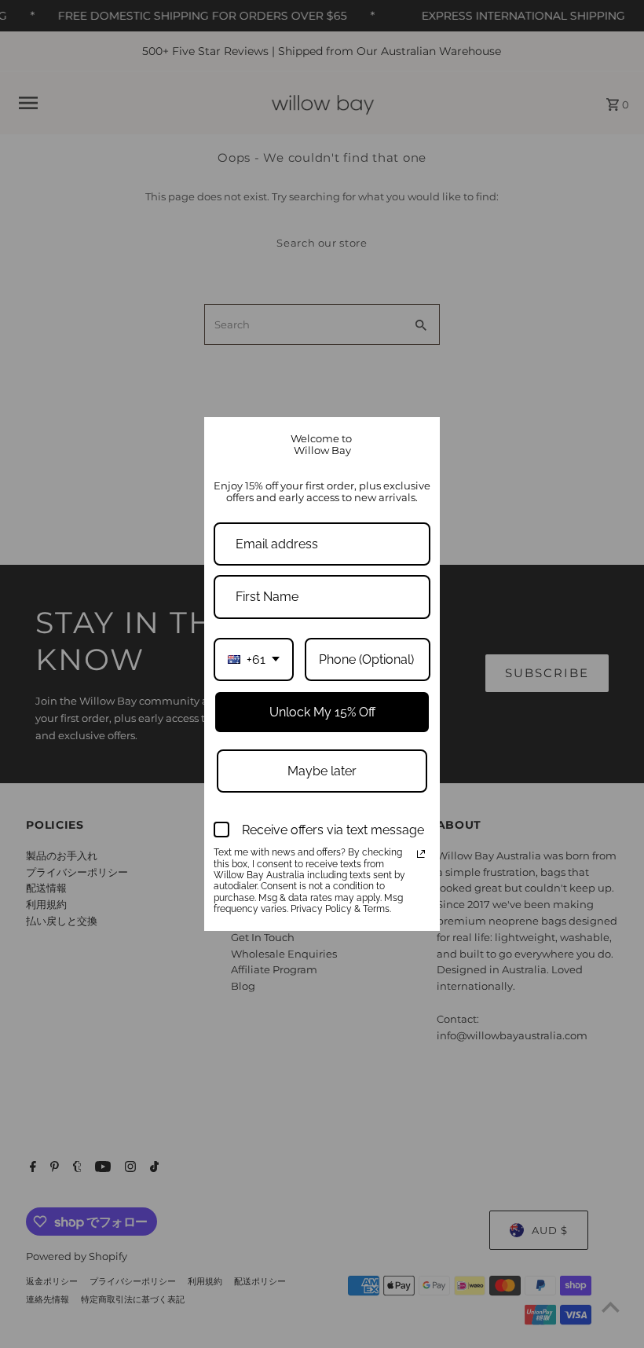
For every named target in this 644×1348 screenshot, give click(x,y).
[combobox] (254, 659)
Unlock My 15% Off (322, 712)
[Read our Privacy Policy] (421, 853)
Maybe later (322, 771)
